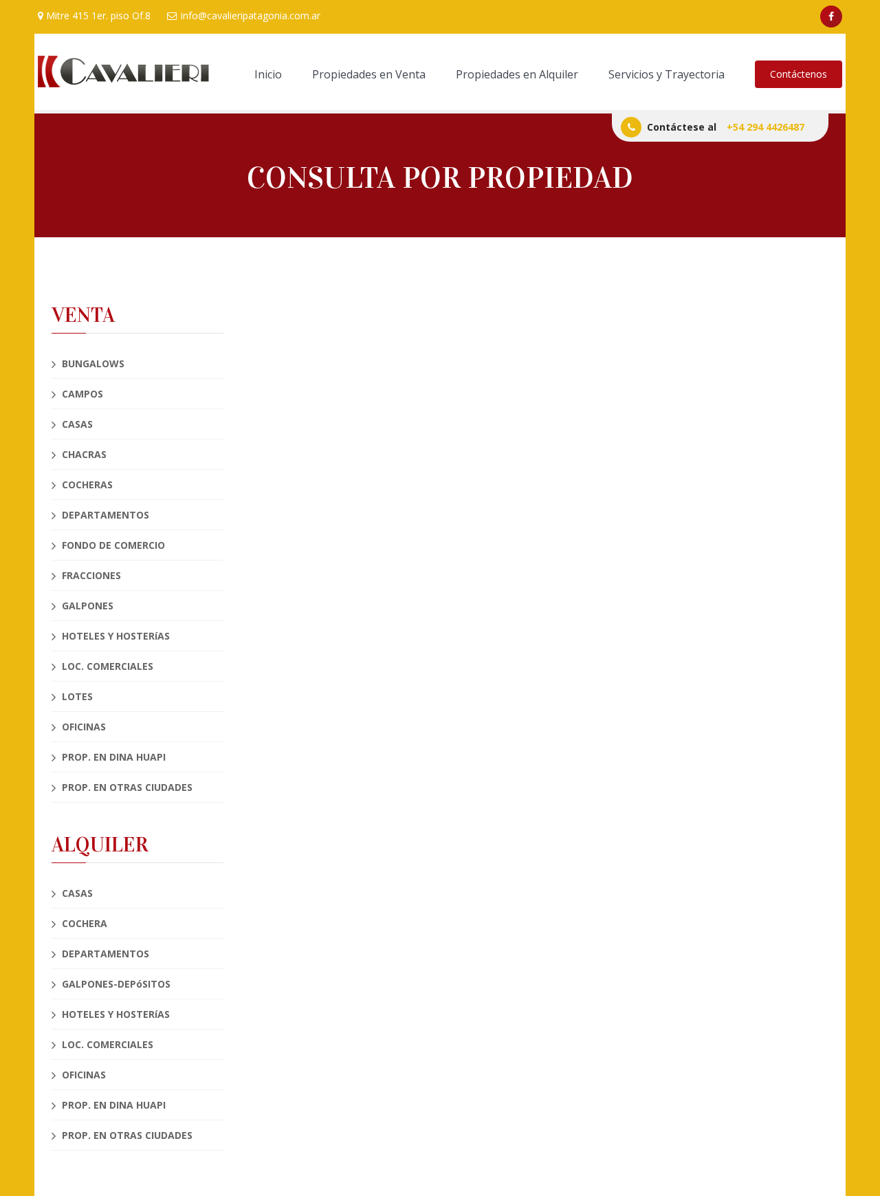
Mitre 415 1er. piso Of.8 (97, 15)
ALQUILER (100, 845)
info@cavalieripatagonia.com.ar (249, 15)
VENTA (83, 315)
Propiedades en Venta (369, 74)
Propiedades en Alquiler (517, 74)
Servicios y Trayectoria (666, 74)
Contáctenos (798, 73)
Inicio (268, 74)
